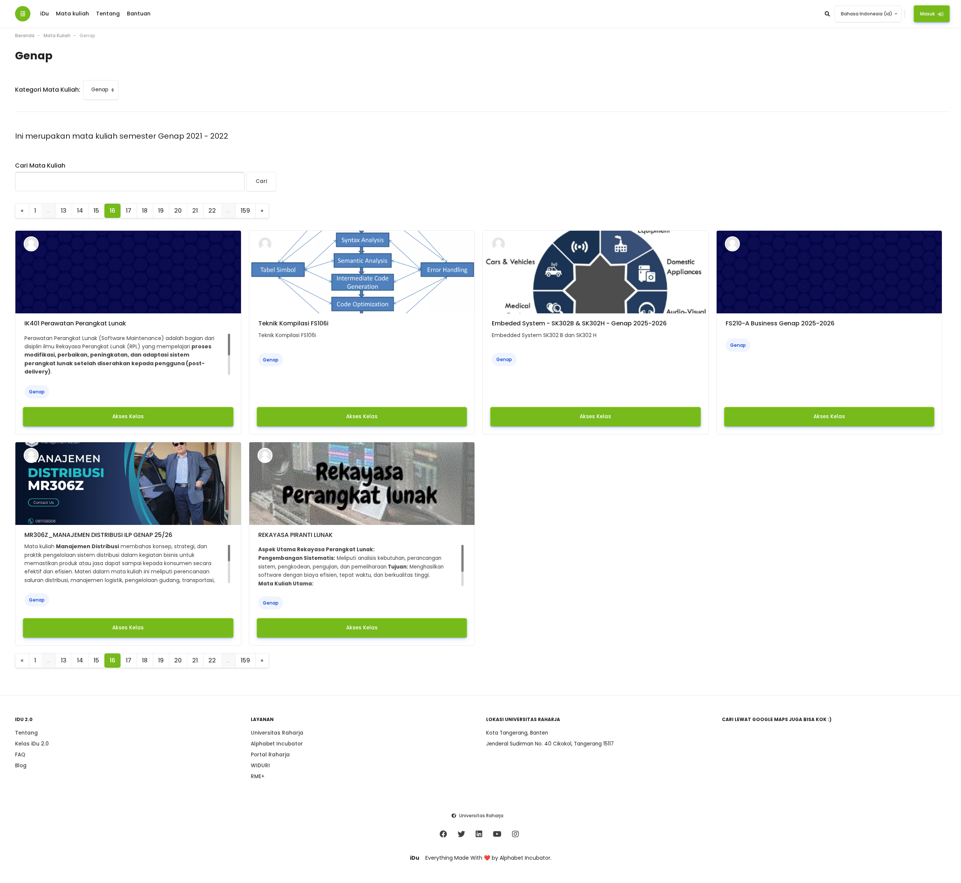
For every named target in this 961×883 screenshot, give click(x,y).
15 (96, 210)
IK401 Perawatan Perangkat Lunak (75, 323)
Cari (261, 181)
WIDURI (260, 765)
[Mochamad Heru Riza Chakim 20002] (31, 455)
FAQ (20, 754)
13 (63, 210)
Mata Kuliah (57, 35)
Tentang (108, 13)
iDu (44, 13)
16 (112, 210)
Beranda (25, 35)
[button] (828, 14)
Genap (87, 35)
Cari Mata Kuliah (40, 165)
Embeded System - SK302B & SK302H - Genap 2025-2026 (579, 323)
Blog (21, 765)
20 (178, 210)
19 (161, 210)
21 (195, 210)
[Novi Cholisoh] (732, 243)
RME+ (258, 776)
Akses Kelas (128, 416)
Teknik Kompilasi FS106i (293, 323)
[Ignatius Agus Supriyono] (265, 243)
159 (245, 210)
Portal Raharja (270, 754)
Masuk (927, 14)
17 (128, 210)
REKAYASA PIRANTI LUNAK (295, 535)
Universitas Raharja (277, 732)
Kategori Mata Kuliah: (47, 89)
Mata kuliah (72, 13)
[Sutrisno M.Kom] (265, 455)
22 (212, 210)
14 (80, 210)
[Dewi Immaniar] (31, 243)
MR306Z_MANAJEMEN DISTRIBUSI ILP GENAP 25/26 (98, 535)
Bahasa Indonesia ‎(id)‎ (866, 14)
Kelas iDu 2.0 (32, 743)
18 (145, 210)
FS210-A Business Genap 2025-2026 (780, 323)
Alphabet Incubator (277, 743)
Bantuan (139, 13)
